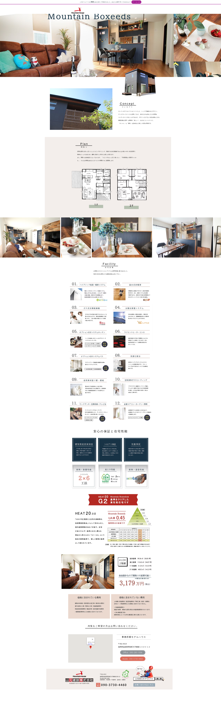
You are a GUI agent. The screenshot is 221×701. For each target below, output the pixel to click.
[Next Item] (218, 237)
